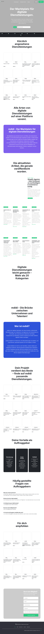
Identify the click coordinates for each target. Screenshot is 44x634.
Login (36, 1)
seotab (41, 630)
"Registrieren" (23, 499)
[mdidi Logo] (2, 1)
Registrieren (41, 1)
